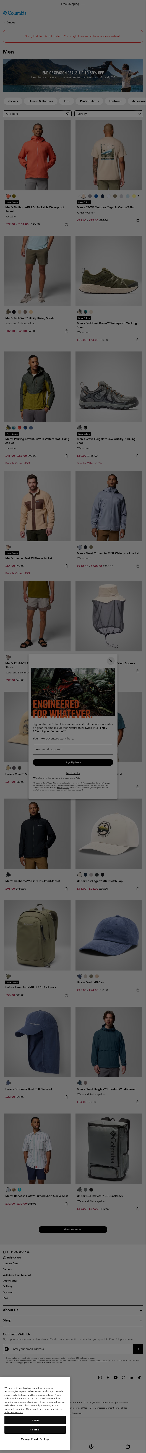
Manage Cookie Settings (35, 1439)
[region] (35, 1413)
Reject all (35, 1429)
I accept (35, 1420)
